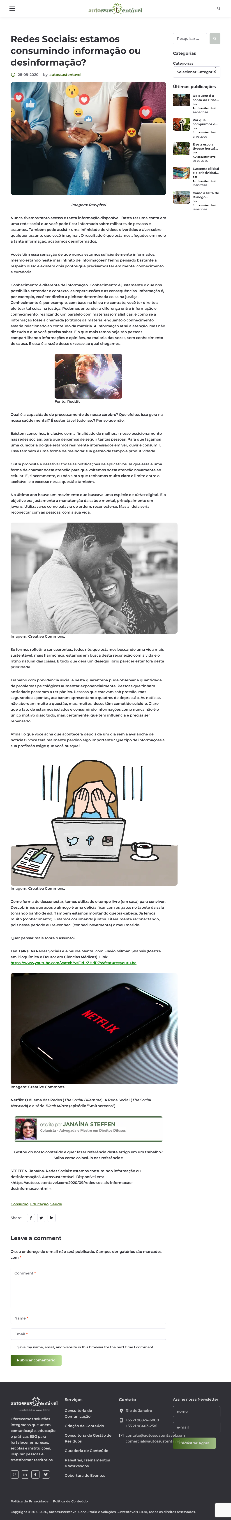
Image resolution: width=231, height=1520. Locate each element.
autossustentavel (65, 75)
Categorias (183, 63)
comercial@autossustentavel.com (157, 1441)
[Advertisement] (196, 286)
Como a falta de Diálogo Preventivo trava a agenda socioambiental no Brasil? (206, 195)
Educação (39, 1204)
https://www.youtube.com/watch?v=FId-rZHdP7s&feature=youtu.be (73, 963)
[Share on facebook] (31, 1218)
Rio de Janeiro (139, 1411)
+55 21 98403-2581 (141, 1426)
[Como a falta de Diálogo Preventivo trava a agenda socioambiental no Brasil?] (181, 197)
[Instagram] (15, 1474)
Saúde (56, 1204)
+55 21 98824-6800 (142, 1420)
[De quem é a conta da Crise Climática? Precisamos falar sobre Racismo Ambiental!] (181, 100)
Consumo (19, 1204)
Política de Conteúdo (70, 1501)
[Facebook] (35, 1474)
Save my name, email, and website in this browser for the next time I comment (85, 1347)
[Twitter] (46, 1474)
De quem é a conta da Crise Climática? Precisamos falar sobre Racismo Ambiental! (206, 98)
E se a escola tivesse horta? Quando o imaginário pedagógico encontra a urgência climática (204, 146)
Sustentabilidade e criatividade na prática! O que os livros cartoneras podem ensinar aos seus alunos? (206, 171)
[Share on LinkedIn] (52, 1218)
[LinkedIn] (25, 1474)
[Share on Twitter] (41, 1218)
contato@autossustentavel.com (155, 1435)
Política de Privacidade (30, 1501)
